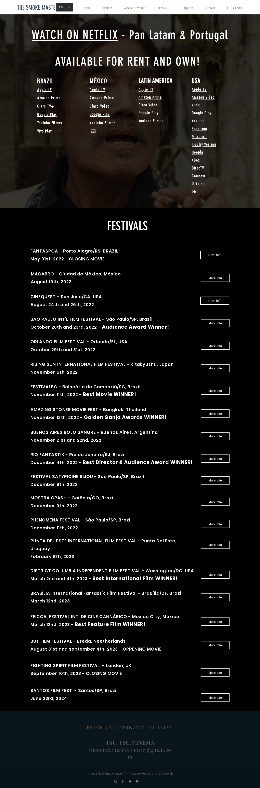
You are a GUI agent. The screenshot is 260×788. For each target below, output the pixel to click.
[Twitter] (130, 781)
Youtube (198, 120)
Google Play (47, 114)
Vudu (196, 104)
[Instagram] (115, 781)
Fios (195, 144)
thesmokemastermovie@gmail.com (130, 753)
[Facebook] (123, 781)
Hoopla (197, 152)
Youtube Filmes (49, 122)
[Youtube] (137, 781)
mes (160, 120)
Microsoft (199, 136)
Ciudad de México (80, 274)
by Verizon (207, 144)
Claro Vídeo (100, 106)
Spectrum (199, 128)
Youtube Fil (148, 120)
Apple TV (97, 89)
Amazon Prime (49, 97)
